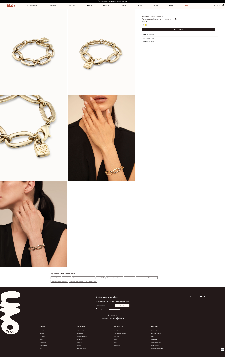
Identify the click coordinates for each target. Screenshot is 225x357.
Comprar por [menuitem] (52, 5)
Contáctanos (80, 333)
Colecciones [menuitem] (71, 5)
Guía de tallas (116, 336)
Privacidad (79, 345)
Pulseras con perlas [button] (89, 278)
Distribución (79, 339)
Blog (41, 348)
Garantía (152, 336)
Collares (42, 333)
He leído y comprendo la (108, 309)
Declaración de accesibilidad (157, 348)
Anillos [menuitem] (140, 5)
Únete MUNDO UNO (81, 330)
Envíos (115, 339)
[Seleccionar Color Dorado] (146, 25)
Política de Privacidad (114, 309)
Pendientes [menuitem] (106, 5)
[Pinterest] (205, 296)
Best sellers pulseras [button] (91, 281)
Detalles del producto (148, 34)
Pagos (115, 342)
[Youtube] (201, 296)
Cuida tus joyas (154, 339)
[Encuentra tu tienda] (214, 6)
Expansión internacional (156, 342)
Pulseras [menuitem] (89, 5)
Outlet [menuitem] (187, 5)
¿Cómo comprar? (117, 330)
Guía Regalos (43, 342)
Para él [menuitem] (171, 5)
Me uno (122, 305)
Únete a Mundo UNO (103, 1)
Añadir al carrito (178, 29)
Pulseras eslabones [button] (129, 278)
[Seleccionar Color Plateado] (143, 25)
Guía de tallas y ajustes (148, 41)
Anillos (41, 339)
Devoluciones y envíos (148, 38)
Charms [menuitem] (155, 5)
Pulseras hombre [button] (152, 278)
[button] (216, 6)
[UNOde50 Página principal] (11, 5)
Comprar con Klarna (155, 345)
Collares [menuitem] (124, 5)
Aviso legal (79, 342)
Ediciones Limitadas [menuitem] (31, 5)
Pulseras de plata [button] (56, 278)
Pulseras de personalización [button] (76, 281)
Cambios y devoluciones (156, 333)
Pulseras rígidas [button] (111, 278)
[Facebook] (194, 296)
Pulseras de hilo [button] (100, 278)
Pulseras (153, 16)
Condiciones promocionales (120, 333)
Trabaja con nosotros (81, 348)
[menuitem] (146, 17)
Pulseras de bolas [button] (141, 278)
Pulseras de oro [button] (66, 278)
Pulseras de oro (160, 16)
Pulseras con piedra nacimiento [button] (59, 281)
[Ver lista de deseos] (219, 6)
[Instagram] (190, 296)
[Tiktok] (198, 296)
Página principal (145, 16)
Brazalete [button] (119, 278)
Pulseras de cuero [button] (77, 278)
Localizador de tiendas (81, 336)
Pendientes (42, 336)
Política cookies (117, 345)
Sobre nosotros (154, 330)
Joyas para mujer (43, 345)
